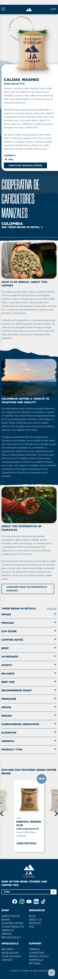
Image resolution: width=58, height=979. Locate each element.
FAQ (31, 927)
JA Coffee (24, 970)
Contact (7, 960)
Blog (32, 916)
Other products (12, 927)
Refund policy (11, 937)
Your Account (11, 956)
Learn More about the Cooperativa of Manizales (27, 589)
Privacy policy (39, 956)
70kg (10, 159)
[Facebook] (14, 901)
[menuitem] (29, 815)
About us (35, 920)
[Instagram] (21, 901)
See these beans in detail (20, 227)
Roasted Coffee (12, 923)
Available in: (10, 155)
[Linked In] (36, 901)
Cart (53, 9)
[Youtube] (29, 901)
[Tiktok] (43, 901)
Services (35, 923)
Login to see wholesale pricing (25, 165)
